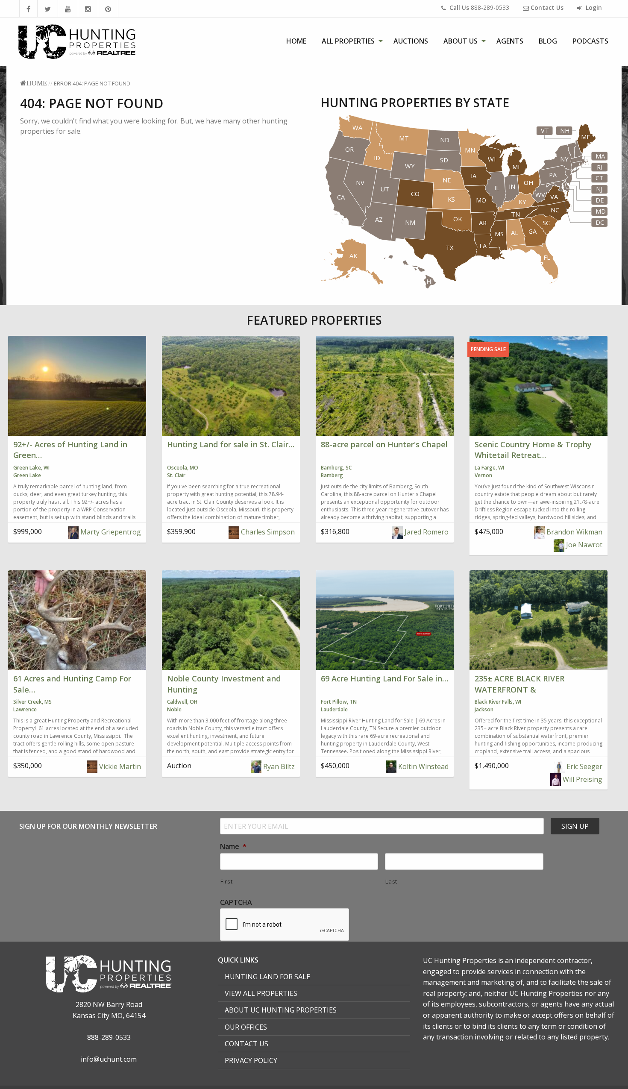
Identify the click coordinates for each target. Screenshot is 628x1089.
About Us (460, 41)
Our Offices (246, 1027)
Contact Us (246, 1043)
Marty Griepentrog (110, 532)
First (226, 881)
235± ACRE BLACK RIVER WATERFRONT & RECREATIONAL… (519, 689)
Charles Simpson (267, 532)
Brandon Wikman (573, 532)
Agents (509, 41)
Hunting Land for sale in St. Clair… (230, 444)
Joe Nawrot (583, 544)
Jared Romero (426, 532)
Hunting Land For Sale (267, 976)
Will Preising (581, 779)
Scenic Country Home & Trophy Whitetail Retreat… (533, 449)
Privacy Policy (251, 1060)
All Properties (348, 41)
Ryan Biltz (278, 766)
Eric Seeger (583, 766)
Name (233, 846)
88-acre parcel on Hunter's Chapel (384, 444)
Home (296, 41)
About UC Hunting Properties (281, 1010)
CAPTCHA (236, 902)
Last (391, 881)
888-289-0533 (479, 7)
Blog (548, 41)
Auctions (410, 41)
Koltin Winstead (422, 766)
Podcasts (590, 41)
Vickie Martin (119, 766)
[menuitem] (296, 41)
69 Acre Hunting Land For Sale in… (384, 678)
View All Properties (261, 993)
